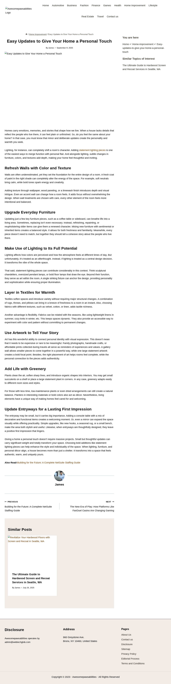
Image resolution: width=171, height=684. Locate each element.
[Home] (26, 34)
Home (45, 5)
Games (107, 5)
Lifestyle (153, 5)
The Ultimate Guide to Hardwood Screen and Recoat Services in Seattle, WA (31, 578)
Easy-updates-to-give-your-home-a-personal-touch (143, 48)
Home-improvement (142, 44)
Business (72, 5)
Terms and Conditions (133, 663)
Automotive (58, 5)
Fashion (84, 5)
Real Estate (87, 16)
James (51, 48)
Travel (100, 16)
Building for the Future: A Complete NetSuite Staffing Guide (48, 462)
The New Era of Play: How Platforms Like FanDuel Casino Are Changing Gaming (92, 506)
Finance (96, 5)
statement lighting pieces (92, 150)
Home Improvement (134, 5)
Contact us (112, 16)
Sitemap (125, 649)
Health (117, 5)
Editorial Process (130, 658)
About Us (126, 634)
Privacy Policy (128, 654)
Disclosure (127, 644)
